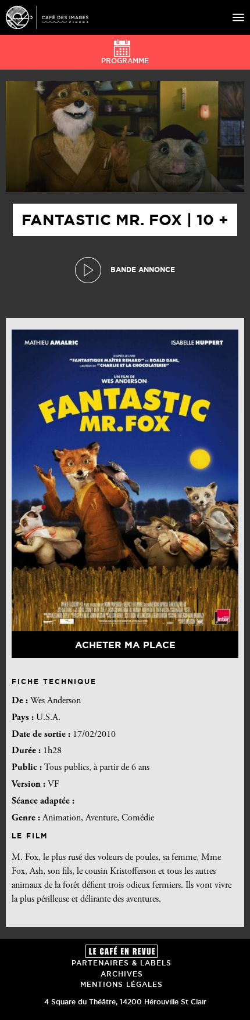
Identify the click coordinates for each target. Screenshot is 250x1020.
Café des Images (47, 17)
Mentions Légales (121, 984)
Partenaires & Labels (122, 963)
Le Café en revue (121, 951)
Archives (122, 974)
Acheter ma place (125, 644)
